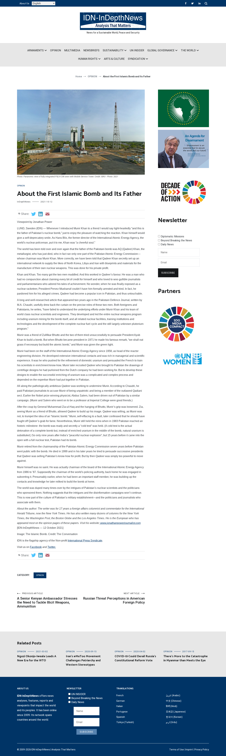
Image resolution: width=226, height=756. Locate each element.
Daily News (167, 244)
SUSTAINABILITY (113, 50)
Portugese (122, 711)
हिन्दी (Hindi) (171, 706)
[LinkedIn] (199, 3)
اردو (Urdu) (171, 722)
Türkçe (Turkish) (125, 722)
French (120, 695)
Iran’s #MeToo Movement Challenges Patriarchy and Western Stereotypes (83, 660)
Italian (119, 706)
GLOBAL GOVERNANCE (160, 50)
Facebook (36, 547)
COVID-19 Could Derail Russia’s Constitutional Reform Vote (135, 658)
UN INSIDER (137, 50)
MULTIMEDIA (72, 50)
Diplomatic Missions (172, 236)
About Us (24, 3)
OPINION (55, 50)
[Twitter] (192, 3)
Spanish (120, 717)
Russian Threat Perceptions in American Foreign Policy (114, 598)
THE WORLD (188, 50)
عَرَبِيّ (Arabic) (173, 695)
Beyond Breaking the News (176, 240)
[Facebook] (186, 3)
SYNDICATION (136, 58)
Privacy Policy (201, 749)
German (120, 701)
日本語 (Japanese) (176, 711)
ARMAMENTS (35, 50)
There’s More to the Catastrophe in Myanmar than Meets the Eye (185, 658)
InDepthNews (24, 202)
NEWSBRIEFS (91, 50)
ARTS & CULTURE (114, 58)
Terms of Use (176, 749)
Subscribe (168, 272)
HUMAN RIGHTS (87, 58)
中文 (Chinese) (173, 701)
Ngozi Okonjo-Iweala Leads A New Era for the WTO (36, 658)
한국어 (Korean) (174, 717)
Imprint (189, 749)
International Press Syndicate (85, 540)
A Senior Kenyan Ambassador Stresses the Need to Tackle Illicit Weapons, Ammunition (47, 600)
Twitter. (51, 547)
